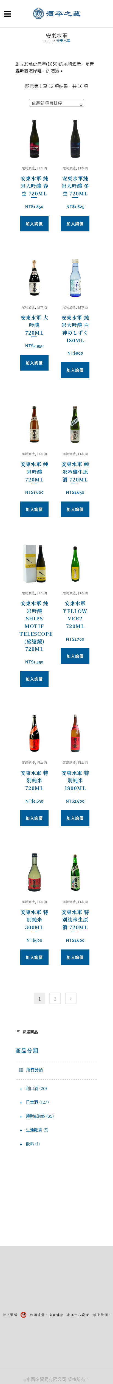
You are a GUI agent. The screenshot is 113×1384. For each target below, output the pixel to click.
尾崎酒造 (28, 168)
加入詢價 (34, 223)
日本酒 (42, 168)
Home (47, 40)
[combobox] (56, 103)
